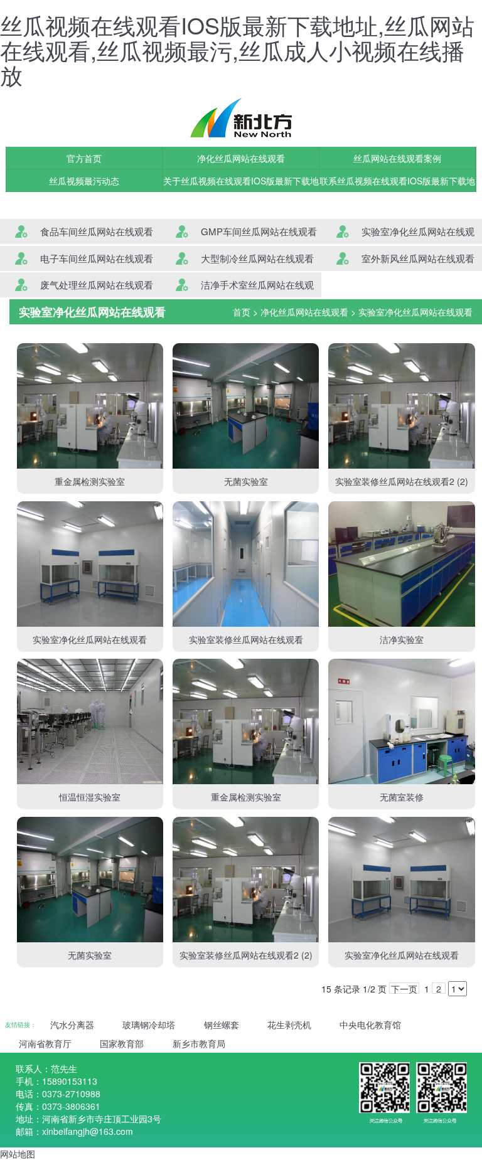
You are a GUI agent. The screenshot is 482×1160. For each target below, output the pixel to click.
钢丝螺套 (221, 1024)
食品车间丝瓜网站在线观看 (96, 231)
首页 (241, 312)
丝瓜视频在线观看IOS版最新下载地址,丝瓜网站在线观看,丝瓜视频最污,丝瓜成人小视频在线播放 (237, 49)
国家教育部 (122, 1043)
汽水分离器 (72, 1024)
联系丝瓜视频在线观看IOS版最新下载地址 (397, 183)
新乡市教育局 (199, 1043)
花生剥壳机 (289, 1024)
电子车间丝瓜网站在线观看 (96, 258)
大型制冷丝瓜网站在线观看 (257, 258)
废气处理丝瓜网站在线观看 (96, 284)
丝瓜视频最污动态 (84, 180)
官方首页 (84, 158)
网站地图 (17, 1153)
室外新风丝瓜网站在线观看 (418, 258)
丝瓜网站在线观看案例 (397, 158)
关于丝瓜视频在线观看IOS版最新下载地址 (241, 183)
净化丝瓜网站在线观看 (241, 158)
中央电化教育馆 (370, 1024)
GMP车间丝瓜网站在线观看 (259, 231)
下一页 (404, 988)
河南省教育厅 (45, 1043)
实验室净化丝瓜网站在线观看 (415, 312)
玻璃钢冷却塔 (148, 1024)
